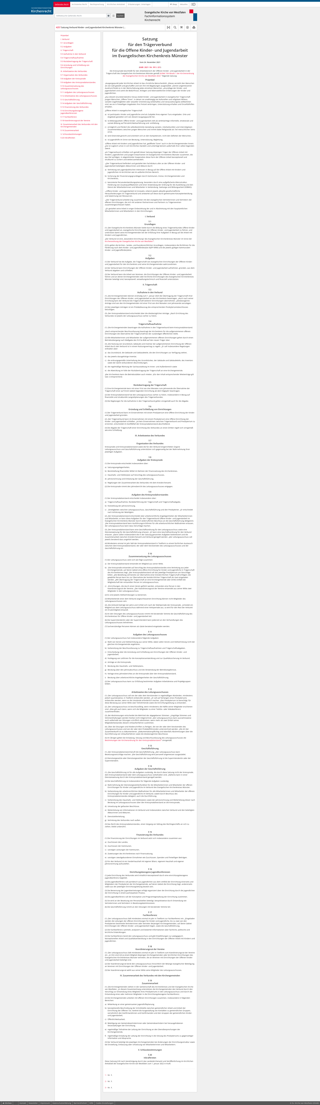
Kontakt (23, 1103)
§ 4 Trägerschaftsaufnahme (72, 58)
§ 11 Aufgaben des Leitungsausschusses (77, 92)
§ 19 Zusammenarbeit (70, 130)
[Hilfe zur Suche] (108, 15)
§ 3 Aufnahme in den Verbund (73, 54)
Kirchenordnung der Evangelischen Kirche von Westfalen (129, 241)
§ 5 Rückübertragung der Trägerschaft (77, 61)
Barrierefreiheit (80, 1103)
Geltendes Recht (62, 4)
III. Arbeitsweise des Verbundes (74, 71)
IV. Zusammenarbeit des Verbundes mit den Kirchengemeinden (79, 125)
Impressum (45, 1103)
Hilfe (91, 1103)
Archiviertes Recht (79, 4)
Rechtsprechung (97, 4)
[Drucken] (194, 27)
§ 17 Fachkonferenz (69, 117)
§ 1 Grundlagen (67, 43)
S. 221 (158, 67)
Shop (174, 4)
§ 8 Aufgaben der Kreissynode (73, 78)
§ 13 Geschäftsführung (70, 99)
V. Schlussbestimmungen (71, 134)
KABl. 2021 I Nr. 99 (147, 67)
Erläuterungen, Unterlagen (139, 4)
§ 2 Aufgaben (66, 46)
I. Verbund (65, 39)
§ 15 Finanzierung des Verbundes (75, 107)
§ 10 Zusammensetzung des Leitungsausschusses (72, 87)
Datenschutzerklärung (61, 1103)
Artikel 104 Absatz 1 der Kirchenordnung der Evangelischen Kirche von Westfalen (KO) (158, 74)
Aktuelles (184, 4)
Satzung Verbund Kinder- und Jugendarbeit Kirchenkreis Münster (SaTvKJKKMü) (96, 27)
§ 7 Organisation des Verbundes (74, 75)
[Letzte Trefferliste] (113, 15)
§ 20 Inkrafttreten (68, 138)
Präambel (65, 35)
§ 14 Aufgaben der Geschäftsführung (76, 103)
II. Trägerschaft (67, 50)
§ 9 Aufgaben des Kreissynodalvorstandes (78, 82)
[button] (193, 4)
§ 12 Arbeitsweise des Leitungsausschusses (79, 96)
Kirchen (8, 1103)
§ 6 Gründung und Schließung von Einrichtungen (75, 66)
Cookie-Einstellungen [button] (105, 1103)
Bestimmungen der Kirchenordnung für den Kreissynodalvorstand (133, 740)
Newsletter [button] (33, 1103)
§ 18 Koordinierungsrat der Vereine (75, 120)
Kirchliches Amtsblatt (116, 4)
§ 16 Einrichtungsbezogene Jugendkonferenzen (72, 111)
